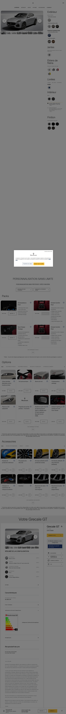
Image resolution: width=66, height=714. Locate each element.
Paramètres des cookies (27, 263)
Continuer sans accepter (48, 251)
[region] (33, 258)
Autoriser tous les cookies (39, 263)
